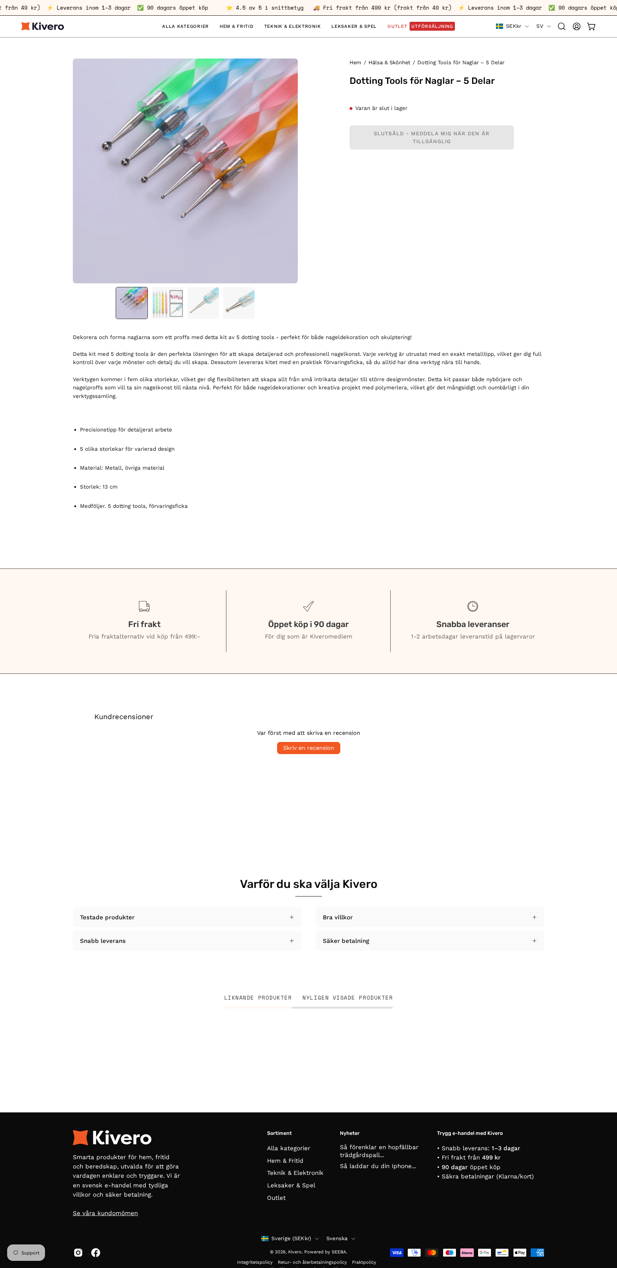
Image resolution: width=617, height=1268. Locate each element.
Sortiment (279, 1133)
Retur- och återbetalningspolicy (312, 1262)
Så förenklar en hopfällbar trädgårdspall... (379, 1150)
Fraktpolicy (364, 1262)
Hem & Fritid (285, 1160)
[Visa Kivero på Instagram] (77, 1252)
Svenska (337, 1238)
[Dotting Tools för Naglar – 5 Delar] (132, 303)
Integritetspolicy (255, 1262)
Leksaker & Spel (291, 1185)
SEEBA (339, 1251)
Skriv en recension (308, 747)
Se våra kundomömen (105, 1213)
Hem (355, 62)
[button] (561, 26)
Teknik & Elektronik (295, 1172)
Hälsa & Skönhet (389, 62)
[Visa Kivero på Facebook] (94, 1252)
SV (539, 26)
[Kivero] (42, 26)
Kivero (295, 1251)
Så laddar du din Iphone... (378, 1166)
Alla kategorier (288, 1148)
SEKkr (513, 26)
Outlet (276, 1197)
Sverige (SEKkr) (291, 1238)
